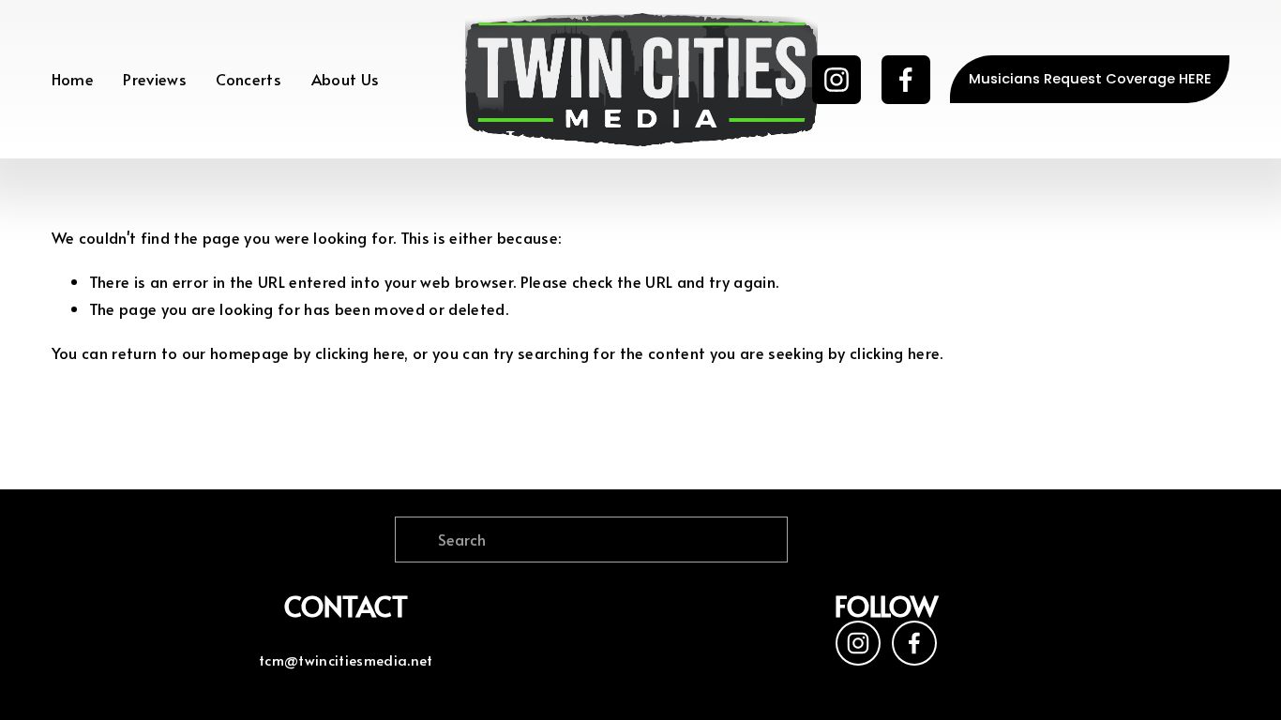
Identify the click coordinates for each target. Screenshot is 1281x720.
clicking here (359, 353)
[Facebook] (906, 79)
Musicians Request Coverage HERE (1090, 78)
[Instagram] (836, 79)
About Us (345, 79)
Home (73, 79)
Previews (155, 79)
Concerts (248, 79)
